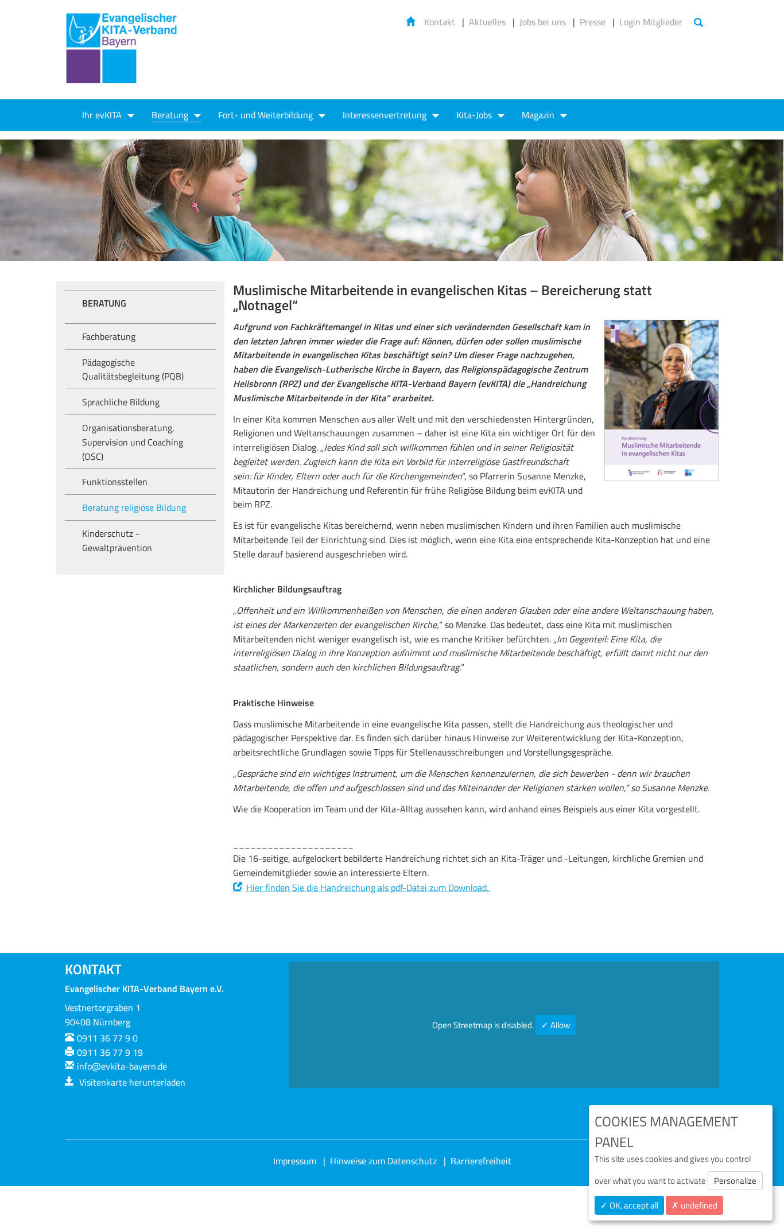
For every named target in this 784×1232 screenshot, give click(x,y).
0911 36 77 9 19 (110, 1052)
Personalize (735, 1180)
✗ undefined (694, 1205)
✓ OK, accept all (629, 1205)
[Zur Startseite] (122, 55)
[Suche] (698, 23)
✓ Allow (555, 1025)
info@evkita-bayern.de (122, 1066)
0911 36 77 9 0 (107, 1038)
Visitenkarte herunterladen (131, 1082)
